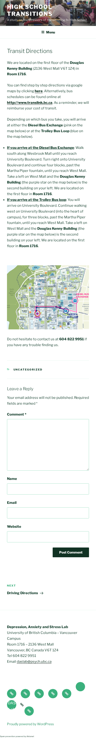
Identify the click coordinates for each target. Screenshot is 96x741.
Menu (50, 32)
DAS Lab (12, 705)
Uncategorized (28, 369)
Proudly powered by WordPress (30, 724)
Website (14, 527)
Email (12, 503)
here (39, 91)
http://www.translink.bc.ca (29, 103)
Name (12, 479)
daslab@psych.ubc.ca (34, 661)
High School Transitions (30, 10)
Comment (16, 414)
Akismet (30, 736)
